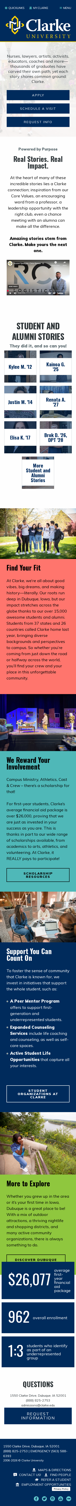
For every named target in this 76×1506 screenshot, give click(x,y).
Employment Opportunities (46, 1484)
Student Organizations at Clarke (38, 1094)
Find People (60, 1475)
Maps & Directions (54, 1470)
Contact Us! (29, 1475)
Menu (67, 7)
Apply (38, 95)
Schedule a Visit (38, 108)
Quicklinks (17, 7)
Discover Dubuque (36, 1260)
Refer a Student (55, 1480)
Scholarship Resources (38, 875)
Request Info (38, 122)
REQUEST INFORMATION (38, 1415)
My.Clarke (40, 7)
